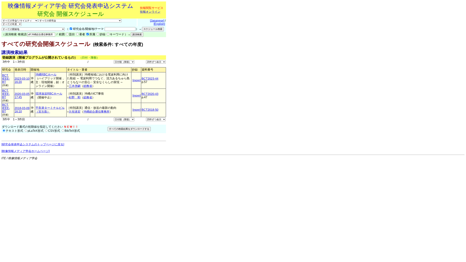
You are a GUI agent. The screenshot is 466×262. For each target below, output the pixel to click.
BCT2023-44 (150, 78)
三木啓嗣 (74, 86)
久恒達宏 (74, 111)
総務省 (87, 86)
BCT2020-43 (150, 94)
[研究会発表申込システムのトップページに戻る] (32, 144)
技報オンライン (150, 11)
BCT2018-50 (150, 109)
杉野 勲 (74, 97)
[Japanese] (157, 20)
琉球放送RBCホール (48, 93)
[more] (137, 80)
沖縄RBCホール (45, 74)
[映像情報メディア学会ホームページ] (25, 151)
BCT (5, 75)
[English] (159, 23)
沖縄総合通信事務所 (96, 111)
